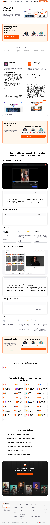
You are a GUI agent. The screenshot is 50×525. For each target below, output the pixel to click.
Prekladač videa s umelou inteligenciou (23, 518)
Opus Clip (45, 509)
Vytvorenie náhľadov (34, 504)
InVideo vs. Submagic (13, 4)
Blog (14, 504)
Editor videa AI (22, 507)
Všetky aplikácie (45, 505)
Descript (45, 516)
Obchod (15, 512)
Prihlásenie (36, 1)
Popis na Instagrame (34, 515)
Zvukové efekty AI (22, 516)
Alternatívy (45, 503)
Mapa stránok (15, 516)
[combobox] (6, 506)
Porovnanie (7, 4)
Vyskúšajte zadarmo (43, 1)
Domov (3, 4)
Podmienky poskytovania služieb (5, 522)
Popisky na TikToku (34, 511)
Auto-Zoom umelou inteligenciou (22, 515)
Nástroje (32, 503)
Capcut (45, 515)
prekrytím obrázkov (8, 80)
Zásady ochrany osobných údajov (15, 522)
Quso (45, 512)
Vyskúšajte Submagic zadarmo (10, 37)
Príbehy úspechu (15, 510)
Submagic (34, 112)
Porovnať (45, 506)
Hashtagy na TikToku (34, 510)
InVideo (10, 114)
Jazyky (15, 515)
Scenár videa (33, 507)
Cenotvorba (23, 1)
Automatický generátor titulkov (24, 504)
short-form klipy (13, 96)
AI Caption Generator (23, 511)
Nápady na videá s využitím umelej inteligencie (35, 513)
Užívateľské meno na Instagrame (35, 516)
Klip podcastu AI (22, 510)
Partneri (27, 1)
